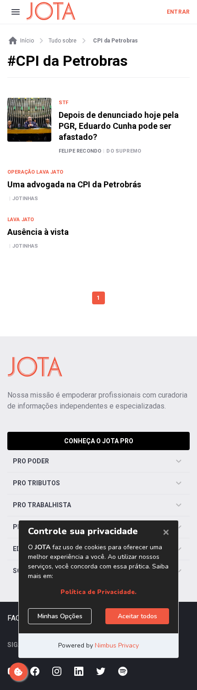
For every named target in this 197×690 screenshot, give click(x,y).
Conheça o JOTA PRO (98, 441)
